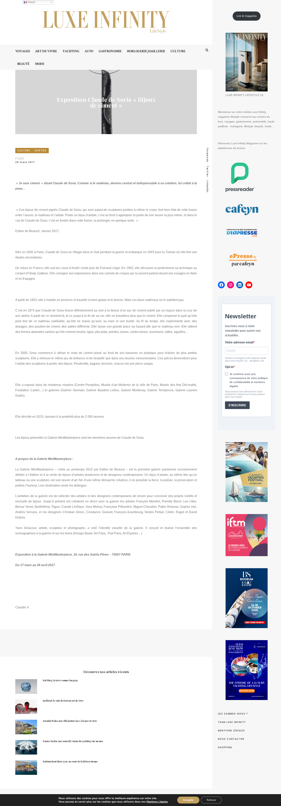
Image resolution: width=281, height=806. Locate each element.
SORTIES (40, 150)
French (31, 2)
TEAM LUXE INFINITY (232, 722)
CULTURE (24, 150)
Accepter (188, 800)
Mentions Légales (157, 802)
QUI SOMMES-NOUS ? (233, 713)
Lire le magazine (247, 15)
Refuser (211, 800)
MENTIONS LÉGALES (231, 730)
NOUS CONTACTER (231, 739)
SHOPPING (225, 747)
